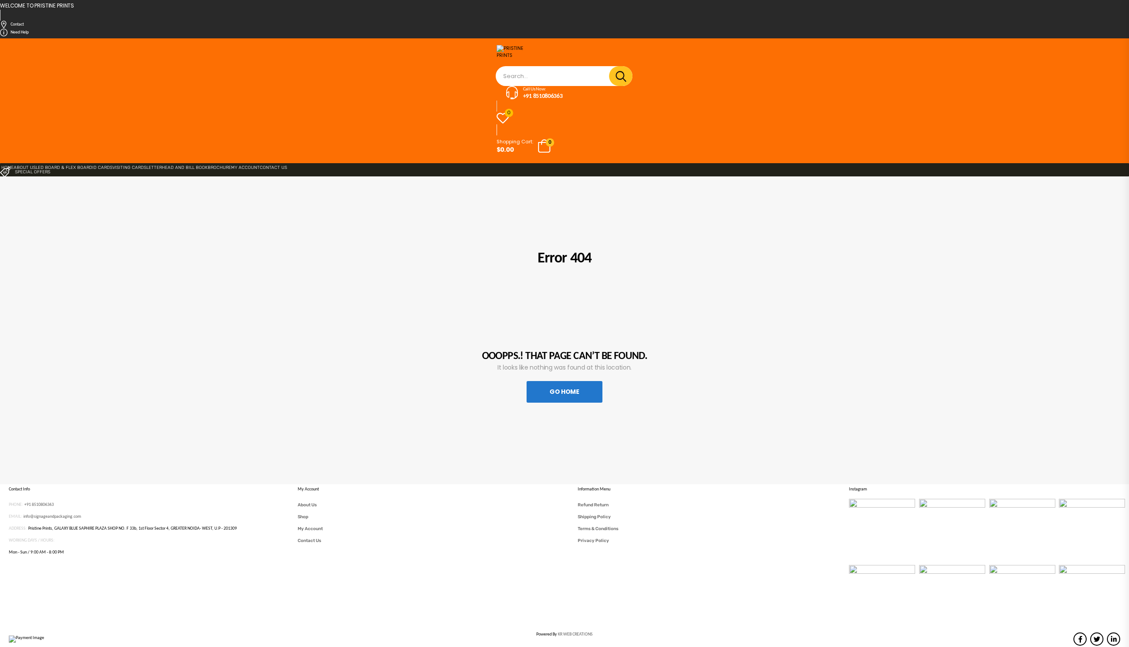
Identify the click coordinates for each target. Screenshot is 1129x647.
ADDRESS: (18, 528)
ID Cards (102, 167)
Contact (17, 24)
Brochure (219, 167)
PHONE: (16, 504)
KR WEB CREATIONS (575, 634)
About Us (25, 167)
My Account (245, 167)
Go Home (564, 391)
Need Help (20, 32)
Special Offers (32, 172)
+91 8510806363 (39, 504)
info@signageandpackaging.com (52, 516)
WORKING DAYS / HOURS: (32, 540)
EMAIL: (15, 516)
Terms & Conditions (598, 528)
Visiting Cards (129, 167)
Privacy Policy (593, 540)
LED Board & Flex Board (64, 167)
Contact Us (273, 167)
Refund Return (593, 505)
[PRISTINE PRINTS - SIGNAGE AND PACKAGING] (518, 55)
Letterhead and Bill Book (177, 167)
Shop (303, 517)
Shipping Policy (594, 517)
